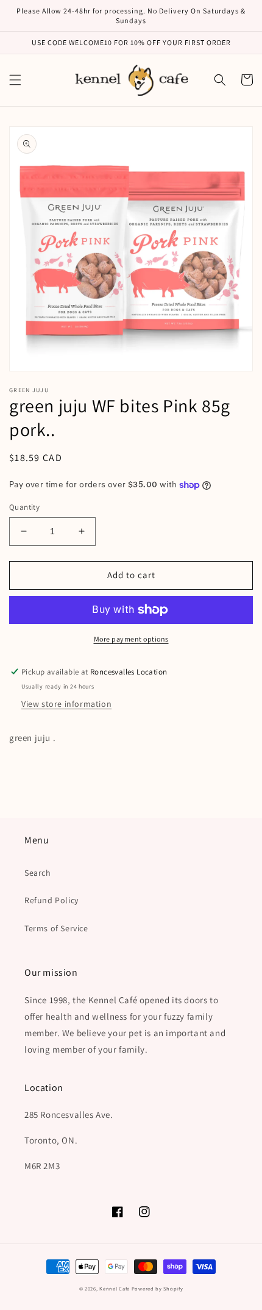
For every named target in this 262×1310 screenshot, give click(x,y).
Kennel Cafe (114, 1288)
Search (37, 872)
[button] (15, 79)
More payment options (131, 638)
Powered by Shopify (157, 1288)
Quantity (24, 507)
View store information (66, 703)
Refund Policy (51, 900)
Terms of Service (56, 928)
